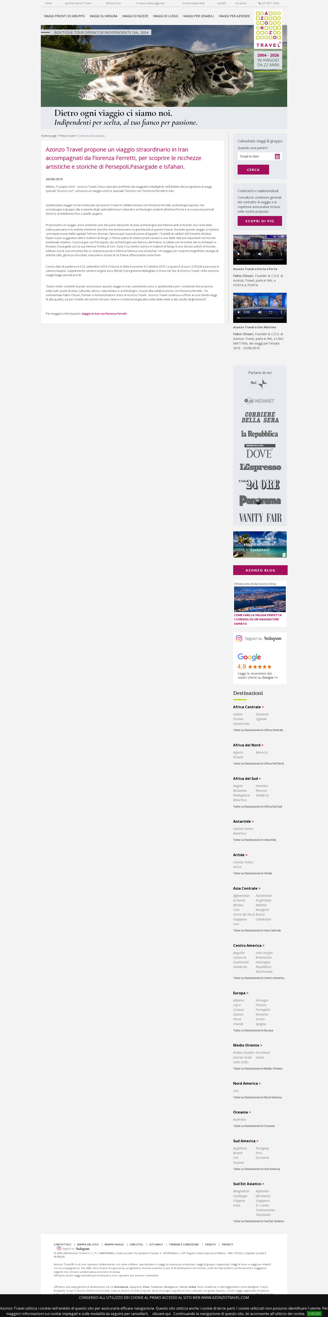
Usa (236, 1090)
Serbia (260, 1019)
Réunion (261, 790)
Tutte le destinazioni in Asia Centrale (257, 930)
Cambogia (240, 1196)
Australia (239, 1119)
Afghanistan (241, 895)
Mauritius (240, 800)
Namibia (262, 786)
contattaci (62, 1244)
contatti (221, 3)
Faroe (237, 1019)
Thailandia (263, 1215)
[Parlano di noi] (260, 446)
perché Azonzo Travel (78, 3)
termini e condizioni (184, 1244)
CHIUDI (314, 1313)
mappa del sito (87, 1244)
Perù (259, 1153)
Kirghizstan (263, 900)
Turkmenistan (265, 1210)
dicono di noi (113, 3)
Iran (236, 924)
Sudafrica (262, 795)
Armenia (239, 900)
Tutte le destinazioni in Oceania (254, 1126)
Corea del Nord (244, 914)
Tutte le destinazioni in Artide (252, 873)
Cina (236, 910)
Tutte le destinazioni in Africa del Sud (257, 806)
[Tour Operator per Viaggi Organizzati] (268, 47)
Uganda (261, 719)
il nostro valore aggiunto (150, 3)
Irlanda (238, 1024)
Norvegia (262, 1000)
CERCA (253, 169)
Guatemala (241, 962)
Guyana (238, 1162)
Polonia (261, 1005)
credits (210, 1244)
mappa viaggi (114, 1244)
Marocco (262, 752)
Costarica (239, 957)
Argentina (240, 1148)
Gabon (238, 714)
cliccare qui (161, 1313)
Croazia (238, 1009)
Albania (238, 1000)
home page (48, 136)
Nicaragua (263, 962)
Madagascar (241, 795)
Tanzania (262, 714)
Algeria (238, 752)
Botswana (240, 790)
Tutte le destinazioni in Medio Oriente (257, 1068)
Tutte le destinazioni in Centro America (258, 978)
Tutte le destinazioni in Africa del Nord (258, 763)
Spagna (261, 1024)
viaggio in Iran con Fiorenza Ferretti (104, 314)
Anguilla (239, 953)
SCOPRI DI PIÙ (259, 221)
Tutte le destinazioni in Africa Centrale (258, 730)
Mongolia (262, 910)
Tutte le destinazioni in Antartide (254, 840)
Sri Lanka (262, 1205)
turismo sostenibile (193, 3)
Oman (260, 1057)
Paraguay (262, 1148)
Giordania (263, 1052)
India (236, 1205)
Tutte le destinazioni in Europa (253, 1030)
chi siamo (240, 3)
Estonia (238, 1014)
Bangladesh (241, 1191)
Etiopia (238, 757)
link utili (136, 1244)
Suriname (262, 1157)
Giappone (240, 919)
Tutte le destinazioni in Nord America (257, 1097)
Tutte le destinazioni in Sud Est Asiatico (258, 1221)
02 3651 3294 (270, 3)
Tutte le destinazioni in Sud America (256, 1169)
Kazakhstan (264, 895)
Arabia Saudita (243, 1052)
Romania (262, 1014)
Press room (67, 136)
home (48, 3)
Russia (260, 914)
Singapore (263, 1201)
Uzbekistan (263, 919)
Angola (238, 786)
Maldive (261, 905)
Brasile (238, 1153)
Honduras (240, 967)
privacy (227, 1244)
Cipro (237, 1005)
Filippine (239, 1201)
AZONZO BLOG (260, 570)
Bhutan (238, 905)
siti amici (156, 1244)
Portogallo (263, 1009)
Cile (235, 1157)
